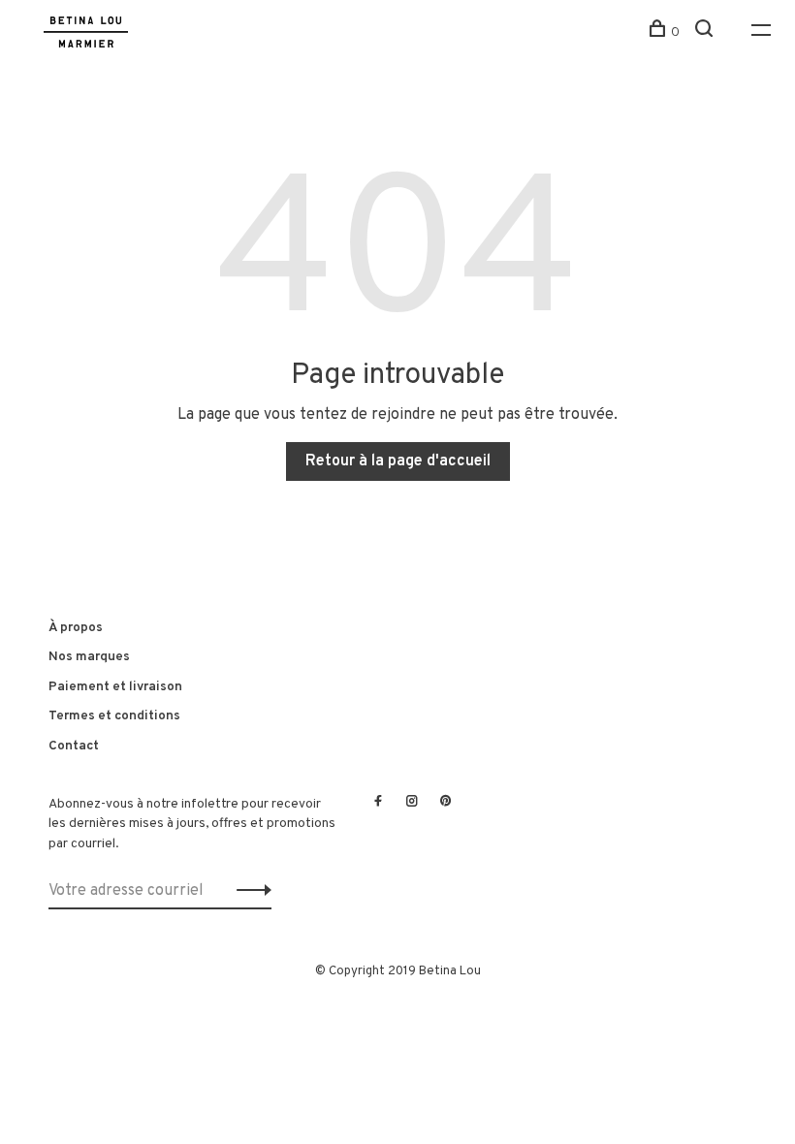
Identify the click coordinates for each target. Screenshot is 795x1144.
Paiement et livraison (115, 687)
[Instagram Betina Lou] (412, 803)
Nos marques (89, 657)
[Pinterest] (446, 803)
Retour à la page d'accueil (398, 461)
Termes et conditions (114, 716)
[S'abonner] (248, 891)
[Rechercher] (706, 32)
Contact (73, 746)
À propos (75, 628)
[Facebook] (378, 803)
